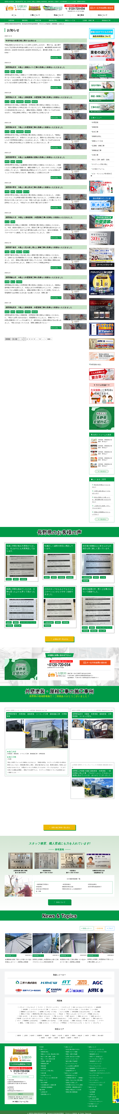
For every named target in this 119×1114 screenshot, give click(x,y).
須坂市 (56, 1038)
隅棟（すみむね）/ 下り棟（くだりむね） (84, 1020)
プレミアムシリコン (95, 1066)
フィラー (40, 1007)
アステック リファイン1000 (98, 1052)
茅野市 (7, 162)
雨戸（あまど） (71, 1016)
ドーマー (101, 1020)
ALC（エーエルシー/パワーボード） (83, 1007)
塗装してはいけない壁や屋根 (74, 1080)
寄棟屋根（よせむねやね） (31, 1020)
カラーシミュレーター (72, 1059)
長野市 (19, 1035)
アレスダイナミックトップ (97, 1082)
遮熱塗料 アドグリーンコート (98, 1068)
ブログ (110, 928)
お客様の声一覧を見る (60, 639)
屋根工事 (19, 72)
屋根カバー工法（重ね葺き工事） (50, 1054)
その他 (103, 577)
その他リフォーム (98, 169)
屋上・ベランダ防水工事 (48, 1059)
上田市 (26, 1035)
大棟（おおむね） (64, 1020)
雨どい (48, 1018)
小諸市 (50, 1038)
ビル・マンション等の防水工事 (101, 174)
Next (116, 948)
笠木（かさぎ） (23, 1016)
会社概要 (92, 1092)
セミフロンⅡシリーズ (96, 1078)
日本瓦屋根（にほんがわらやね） (81, 1011)
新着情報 (100, 928)
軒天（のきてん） (75, 1018)
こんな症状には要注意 (72, 1066)
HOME (42, 1047)
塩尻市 (7, 72)
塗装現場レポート (46, 1094)
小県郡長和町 (87, 577)
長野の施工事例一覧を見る (61, 827)
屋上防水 (19, 192)
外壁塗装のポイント (71, 1075)
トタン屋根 (97, 1011)
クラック (22, 1007)
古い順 (14, 339)
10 (40, 339)
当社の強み (93, 1089)
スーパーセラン (94, 1080)
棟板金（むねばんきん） (60, 1018)
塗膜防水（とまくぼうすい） (29, 1011)
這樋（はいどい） (96, 1016)
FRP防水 (64, 1023)
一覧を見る (103, 471)
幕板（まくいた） (83, 1016)
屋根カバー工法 (70, 20)
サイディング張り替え (99, 164)
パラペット (55, 1023)
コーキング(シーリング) (28, 622)
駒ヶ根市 (100, 1035)
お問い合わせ (92, 1097)
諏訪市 (63, 1038)
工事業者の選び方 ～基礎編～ (75, 1078)
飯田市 (69, 1038)
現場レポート (87, 928)
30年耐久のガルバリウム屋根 (74, 1085)
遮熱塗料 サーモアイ (96, 1061)
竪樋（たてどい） (45, 1023)
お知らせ (92, 1094)
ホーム (14, 15)
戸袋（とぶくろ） (59, 1016)
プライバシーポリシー (96, 1101)
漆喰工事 (26, 252)
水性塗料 (25, 1009)
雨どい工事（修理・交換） (101, 159)
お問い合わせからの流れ (73, 1056)
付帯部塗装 (19, 102)
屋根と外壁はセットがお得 (73, 1089)
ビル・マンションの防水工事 (49, 1078)
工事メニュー (43, 1049)
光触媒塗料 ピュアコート (97, 1070)
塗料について (92, 1047)
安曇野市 (39, 1035)
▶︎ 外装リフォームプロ (20, 1101)
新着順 (8, 339)
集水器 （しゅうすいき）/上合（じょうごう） (30, 1018)
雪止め (61, 1014)
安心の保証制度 (70, 1068)
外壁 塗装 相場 (93, 1106)
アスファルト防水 (73, 1009)
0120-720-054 (77, 8)
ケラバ (19, 1020)
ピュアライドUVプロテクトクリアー (100, 1073)
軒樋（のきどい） (32, 1023)
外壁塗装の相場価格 (46, 1087)
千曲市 (7, 252)
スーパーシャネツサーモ (97, 1049)
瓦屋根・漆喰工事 (88, 20)
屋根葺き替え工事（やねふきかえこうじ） (44, 1014)
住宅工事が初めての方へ (73, 1049)
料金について (43, 1080)
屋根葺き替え (53, 20)
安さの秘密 (44, 1082)
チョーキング (31, 1007)
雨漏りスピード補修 (71, 1052)
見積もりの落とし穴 (71, 1082)
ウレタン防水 (85, 1009)
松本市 (7, 132)
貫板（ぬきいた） (98, 1018)
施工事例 (42, 1089)
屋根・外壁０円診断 (71, 1054)
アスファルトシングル (76, 1023)
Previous (3, 948)
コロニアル (96, 1023)
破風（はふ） (86, 1018)
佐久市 (7, 102)
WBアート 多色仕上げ (96, 1056)
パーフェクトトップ (95, 1063)
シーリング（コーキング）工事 (39, 1009)
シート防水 (94, 1009)
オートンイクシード (71, 1063)
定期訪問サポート (71, 1070)
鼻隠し (22, 1023)
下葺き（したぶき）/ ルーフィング (76, 1014)
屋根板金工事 (106, 20)
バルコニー (54, 1009)
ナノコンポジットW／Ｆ (97, 1059)
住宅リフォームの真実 (71, 1073)
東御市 (47, 577)
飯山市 (13, 282)
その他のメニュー (94, 1104)
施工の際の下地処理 (71, 1061)
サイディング (66, 1007)
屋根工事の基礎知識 (71, 1092)
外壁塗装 (11, 20)
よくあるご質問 (94, 1099)
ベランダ (62, 1009)
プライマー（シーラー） (53, 1007)
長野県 (13, 72)
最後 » (49, 339)
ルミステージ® (94, 1075)
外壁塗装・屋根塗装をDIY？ (74, 1087)
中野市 (7, 192)
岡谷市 (76, 1038)
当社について (60, 902)
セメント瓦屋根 (64, 1011)
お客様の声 (44, 1092)
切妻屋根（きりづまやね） (49, 1020)
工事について (69, 1047)
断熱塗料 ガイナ (94, 1054)
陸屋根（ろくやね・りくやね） (48, 1011)
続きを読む (55, 57)
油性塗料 (98, 1007)
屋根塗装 (25, 20)
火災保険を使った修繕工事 (48, 1085)
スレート (87, 1023)
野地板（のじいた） (94, 1014)
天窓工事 (95, 155)
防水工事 (38, 20)
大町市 (87, 1035)
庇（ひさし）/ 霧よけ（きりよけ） (41, 1016)
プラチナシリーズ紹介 (96, 1085)
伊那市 (43, 1038)
